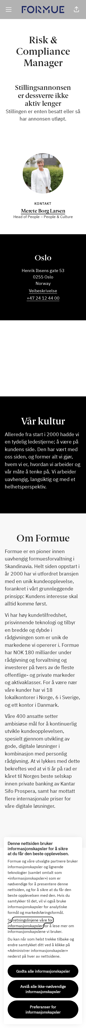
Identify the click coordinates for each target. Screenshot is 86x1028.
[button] (76, 9)
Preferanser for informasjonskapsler (43, 1009)
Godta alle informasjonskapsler (43, 971)
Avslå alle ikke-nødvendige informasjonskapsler (43, 989)
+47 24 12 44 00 (43, 298)
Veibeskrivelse (43, 290)
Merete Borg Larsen (43, 211)
